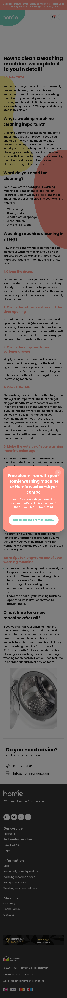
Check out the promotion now (33, 520)
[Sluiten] (58, 473)
